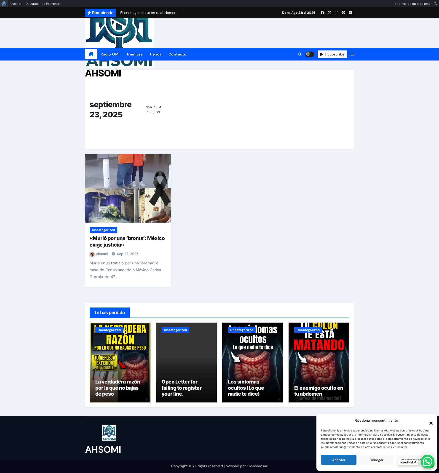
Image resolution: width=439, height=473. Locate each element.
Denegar (376, 460)
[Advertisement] (258, 108)
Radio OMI (110, 54)
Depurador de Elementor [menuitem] (43, 3)
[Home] (91, 54)
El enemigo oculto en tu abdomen (318, 391)
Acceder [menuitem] (15, 3)
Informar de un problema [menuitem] (412, 3)
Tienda (155, 54)
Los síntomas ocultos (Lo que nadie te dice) (246, 388)
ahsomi (102, 254)
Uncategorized (103, 230)
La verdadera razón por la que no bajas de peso (117, 388)
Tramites (134, 54)
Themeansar (257, 466)
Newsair (232, 466)
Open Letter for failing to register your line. (182, 388)
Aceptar (338, 460)
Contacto (178, 54)
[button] (428, 420)
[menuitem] (4, 3)
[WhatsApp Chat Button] (427, 461)
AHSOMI (103, 73)
